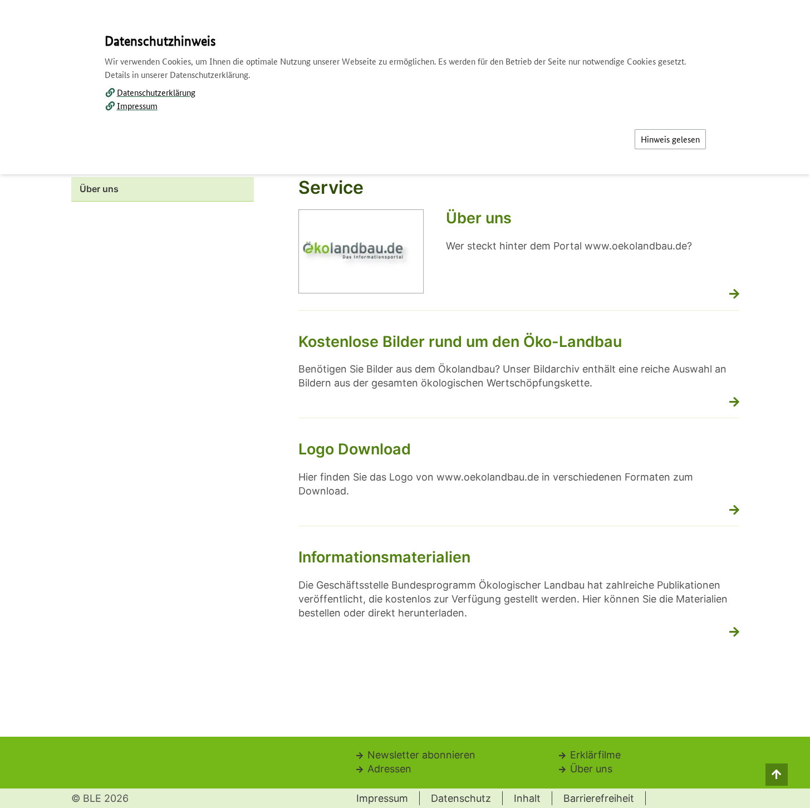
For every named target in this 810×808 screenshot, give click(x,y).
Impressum (137, 105)
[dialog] (405, 404)
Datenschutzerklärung (156, 92)
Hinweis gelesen (670, 139)
